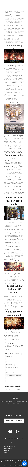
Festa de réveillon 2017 (10, 359)
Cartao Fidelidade (8, 448)
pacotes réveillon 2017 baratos (11, 380)
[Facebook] (10, 431)
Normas (5, 452)
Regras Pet (6, 450)
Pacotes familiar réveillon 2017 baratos (13, 378)
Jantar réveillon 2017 (10, 364)
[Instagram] (18, 431)
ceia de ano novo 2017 (10, 356)
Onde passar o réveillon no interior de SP (13, 375)
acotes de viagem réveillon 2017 (15, 353)
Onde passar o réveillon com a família (13, 372)
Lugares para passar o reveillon (12, 367)
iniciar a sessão (13, 389)
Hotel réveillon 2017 (9, 361)
